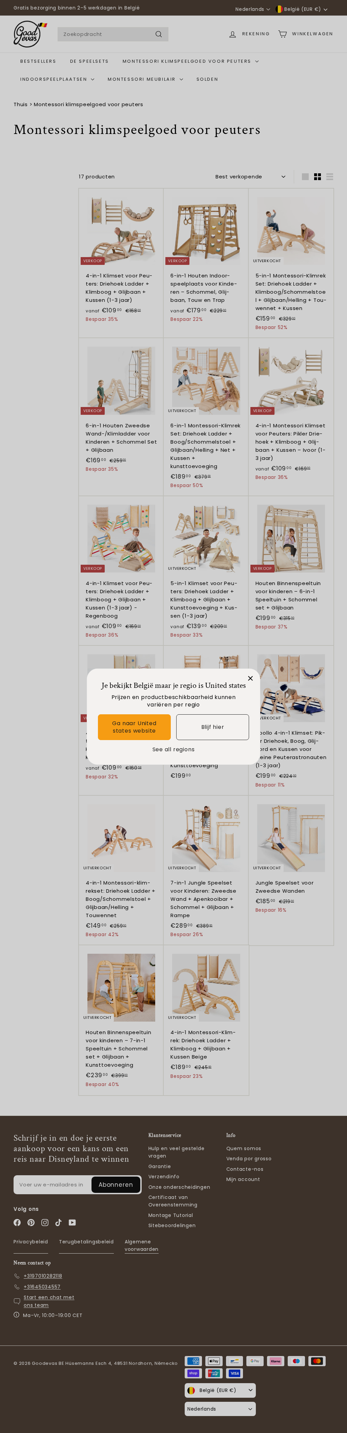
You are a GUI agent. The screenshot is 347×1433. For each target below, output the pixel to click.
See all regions (173, 749)
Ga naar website (134, 727)
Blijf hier (212, 727)
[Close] (250, 678)
